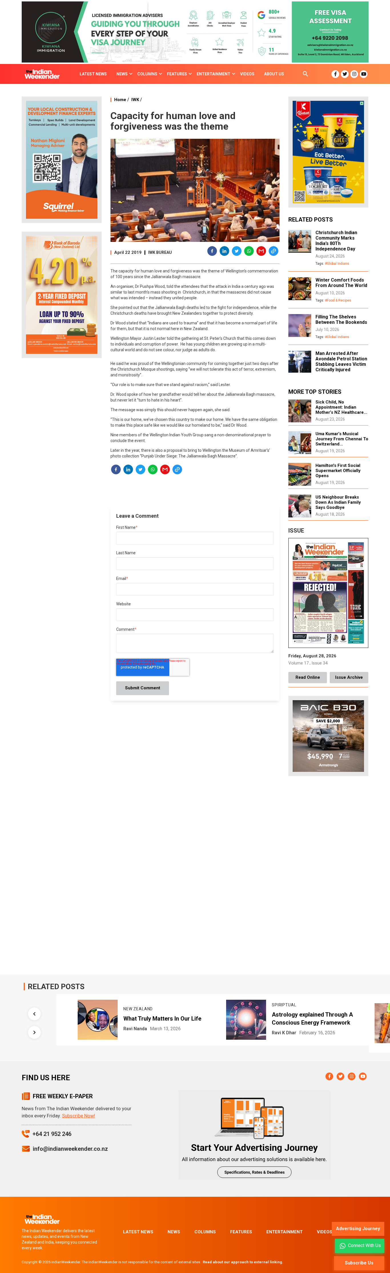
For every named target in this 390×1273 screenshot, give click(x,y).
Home (120, 99)
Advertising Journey (358, 1228)
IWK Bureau (160, 252)
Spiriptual (268, 1005)
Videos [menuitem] (247, 74)
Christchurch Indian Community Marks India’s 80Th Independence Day (336, 241)
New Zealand (122, 1009)
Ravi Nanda (120, 1028)
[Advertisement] (62, 452)
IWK (135, 99)
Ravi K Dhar (268, 1032)
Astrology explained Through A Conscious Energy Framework (296, 1018)
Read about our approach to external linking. (243, 1262)
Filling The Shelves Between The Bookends (341, 319)
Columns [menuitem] (147, 74)
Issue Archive (349, 677)
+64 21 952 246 (52, 1134)
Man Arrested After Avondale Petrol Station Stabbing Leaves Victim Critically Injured (341, 361)
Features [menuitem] (177, 74)
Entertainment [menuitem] (213, 74)
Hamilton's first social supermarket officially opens (338, 470)
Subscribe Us (359, 1263)
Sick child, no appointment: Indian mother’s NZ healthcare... (341, 407)
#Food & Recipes (338, 300)
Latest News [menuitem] (93, 74)
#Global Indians (337, 264)
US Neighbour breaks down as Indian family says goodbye (338, 502)
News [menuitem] (122, 74)
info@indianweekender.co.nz (70, 1148)
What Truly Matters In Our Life (147, 1018)
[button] (212, 252)
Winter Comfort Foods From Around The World (341, 282)
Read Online (307, 677)
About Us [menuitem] (274, 74)
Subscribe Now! (78, 1116)
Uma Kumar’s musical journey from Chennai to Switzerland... (341, 439)
